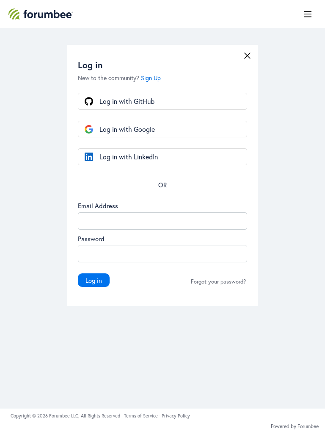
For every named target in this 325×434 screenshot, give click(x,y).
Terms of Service (141, 416)
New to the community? (109, 78)
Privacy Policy (176, 416)
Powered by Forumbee (295, 426)
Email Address (98, 205)
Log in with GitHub (126, 101)
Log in (93, 280)
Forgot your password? (218, 281)
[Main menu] (307, 14)
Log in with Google (127, 129)
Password (91, 238)
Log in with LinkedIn (128, 156)
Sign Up (151, 78)
